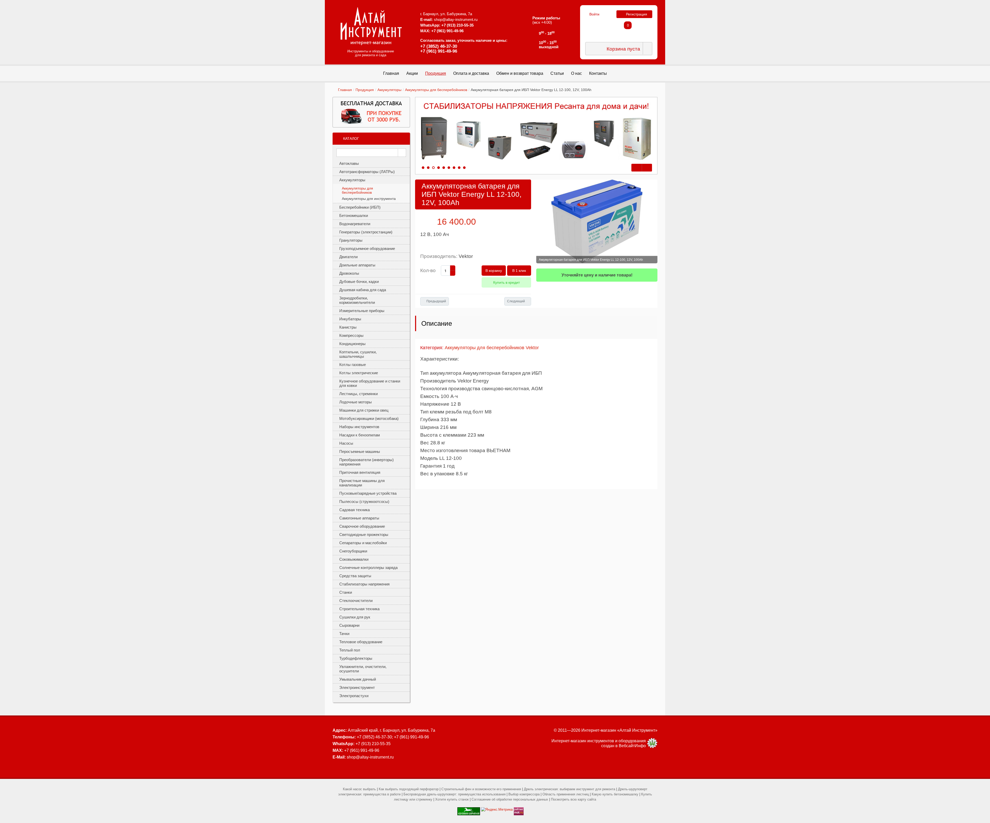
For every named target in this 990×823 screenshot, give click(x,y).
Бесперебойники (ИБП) (360, 207)
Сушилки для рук (354, 617)
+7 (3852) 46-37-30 (438, 46)
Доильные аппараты (357, 265)
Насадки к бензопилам (359, 435)
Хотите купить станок (452, 799)
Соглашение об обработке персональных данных (510, 799)
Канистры (348, 327)
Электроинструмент (357, 687)
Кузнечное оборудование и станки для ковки (369, 383)
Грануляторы (350, 240)
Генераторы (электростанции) (365, 232)
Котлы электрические (358, 373)
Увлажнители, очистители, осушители (362, 668)
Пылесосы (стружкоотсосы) (364, 501)
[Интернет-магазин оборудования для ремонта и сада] (371, 26)
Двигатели (348, 257)
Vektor (466, 256)
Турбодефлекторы (355, 658)
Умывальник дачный (357, 679)
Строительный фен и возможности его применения (481, 789)
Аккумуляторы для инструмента (369, 199)
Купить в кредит (506, 282)
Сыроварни (349, 625)
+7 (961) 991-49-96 (438, 51)
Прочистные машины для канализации (362, 482)
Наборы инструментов (359, 427)
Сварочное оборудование (362, 526)
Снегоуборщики (353, 551)
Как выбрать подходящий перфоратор (409, 789)
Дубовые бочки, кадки (359, 281)
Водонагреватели (354, 224)
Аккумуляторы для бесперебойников (436, 90)
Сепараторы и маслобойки (363, 543)
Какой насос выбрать (359, 789)
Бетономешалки (353, 215)
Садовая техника (354, 510)
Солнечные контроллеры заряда (368, 567)
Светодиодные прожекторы (363, 534)
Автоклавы (349, 163)
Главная (345, 90)
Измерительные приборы (361, 310)
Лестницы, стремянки (358, 394)
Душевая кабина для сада (362, 290)
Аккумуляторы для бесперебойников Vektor (492, 347)
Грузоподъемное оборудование (367, 248)
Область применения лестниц (565, 794)
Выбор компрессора (524, 794)
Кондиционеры (352, 343)
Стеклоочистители (356, 600)
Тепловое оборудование (360, 642)
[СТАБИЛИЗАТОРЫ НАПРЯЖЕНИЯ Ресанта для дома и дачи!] (536, 131)
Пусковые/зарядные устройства (368, 493)
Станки (345, 592)
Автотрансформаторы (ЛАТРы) (367, 171)
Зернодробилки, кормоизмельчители (357, 300)
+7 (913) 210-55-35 (457, 25)
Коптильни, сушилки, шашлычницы (358, 354)
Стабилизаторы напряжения (364, 584)
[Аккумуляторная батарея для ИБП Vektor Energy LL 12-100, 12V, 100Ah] (596, 221)
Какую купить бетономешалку (615, 794)
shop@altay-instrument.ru (455, 19)
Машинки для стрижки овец (364, 410)
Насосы (346, 443)
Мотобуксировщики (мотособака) (369, 418)
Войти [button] (594, 14)
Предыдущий (436, 301)
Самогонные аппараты (359, 518)
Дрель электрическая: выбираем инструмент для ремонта (569, 789)
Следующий (516, 301)
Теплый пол (349, 650)
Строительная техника (359, 609)
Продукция (365, 90)
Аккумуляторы (389, 90)
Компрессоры (351, 335)
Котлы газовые (352, 364)
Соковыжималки (353, 559)
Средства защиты (355, 576)
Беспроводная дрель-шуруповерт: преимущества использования (454, 794)
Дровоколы (349, 273)
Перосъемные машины (359, 451)
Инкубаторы (350, 319)
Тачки (344, 633)
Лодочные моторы (355, 402)
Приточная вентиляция (359, 472)
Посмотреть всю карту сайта (573, 799)
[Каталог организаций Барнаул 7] (468, 809)
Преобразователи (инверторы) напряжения (366, 462)
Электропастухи (353, 696)
